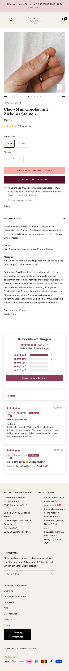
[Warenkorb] (63, 19)
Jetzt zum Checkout (34, 180)
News (7, 625)
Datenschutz (10, 613)
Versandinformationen (15, 596)
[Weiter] (63, 96)
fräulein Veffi (12, 103)
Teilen (7, 206)
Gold (9, 143)
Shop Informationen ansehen (20, 200)
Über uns (8, 591)
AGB (6, 608)
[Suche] (11, 19)
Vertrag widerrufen (17, 634)
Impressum (9, 602)
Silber (22, 143)
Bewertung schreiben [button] (34, 378)
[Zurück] (5, 96)
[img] (13, 408)
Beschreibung (12, 218)
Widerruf (8, 619)
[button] (20, 355)
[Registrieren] (51, 574)
